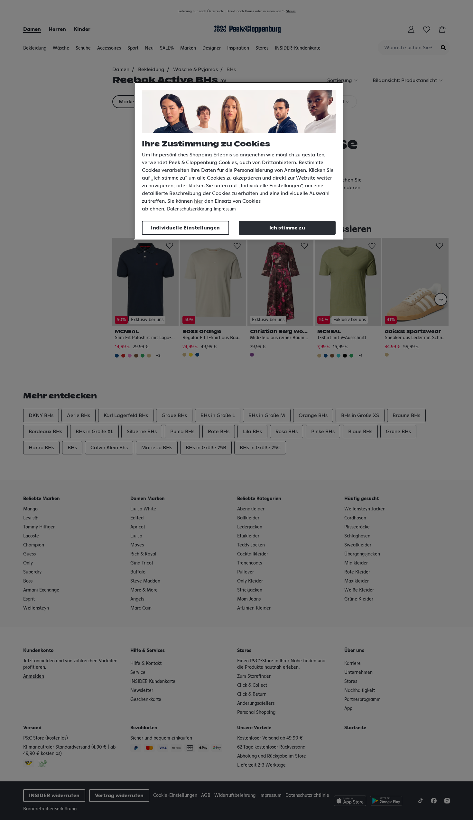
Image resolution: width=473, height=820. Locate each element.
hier (198, 201)
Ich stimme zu (287, 227)
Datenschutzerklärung (189, 209)
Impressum (225, 209)
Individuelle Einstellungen (185, 227)
